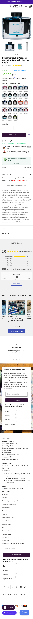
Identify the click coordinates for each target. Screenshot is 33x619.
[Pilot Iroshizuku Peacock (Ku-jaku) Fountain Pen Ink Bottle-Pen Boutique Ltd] (19, 46)
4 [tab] (14, 327)
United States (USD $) (9, 594)
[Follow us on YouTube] (21, 587)
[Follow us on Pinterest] (17, 587)
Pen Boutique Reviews (9, 504)
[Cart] (30, 7)
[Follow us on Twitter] (8, 587)
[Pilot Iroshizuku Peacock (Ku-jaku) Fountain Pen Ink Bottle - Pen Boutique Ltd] (10, 46)
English (21, 594)
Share (4, 167)
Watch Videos (7, 233)
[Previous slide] (4, 25)
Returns (4, 514)
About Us (5, 494)
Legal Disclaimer (7, 521)
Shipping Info (6, 508)
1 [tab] (8, 327)
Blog (3, 527)
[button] (26, 7)
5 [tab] (15, 327)
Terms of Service (7, 531)
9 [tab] (23, 327)
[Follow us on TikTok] (25, 587)
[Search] (6, 7)
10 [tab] (25, 327)
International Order (8, 517)
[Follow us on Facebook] (4, 587)
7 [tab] (19, 327)
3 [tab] (12, 327)
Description (6, 174)
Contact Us (5, 537)
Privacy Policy (6, 534)
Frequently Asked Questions (11, 501)
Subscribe (16, 400)
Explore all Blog (16, 331)
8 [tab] (21, 327)
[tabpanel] (16, 312)
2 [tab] (10, 327)
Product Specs (7, 228)
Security (4, 511)
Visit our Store (6, 524)
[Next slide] (29, 25)
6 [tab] (17, 327)
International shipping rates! (16, 353)
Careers (4, 498)
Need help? (27, 167)
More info (16, 163)
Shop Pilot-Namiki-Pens (18, 70)
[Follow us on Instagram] (12, 587)
